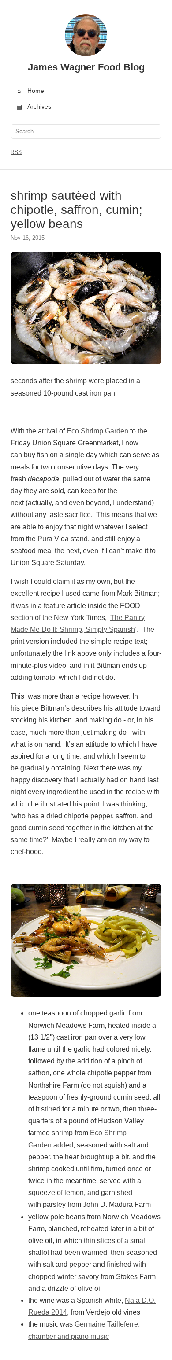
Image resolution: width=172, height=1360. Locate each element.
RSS (16, 152)
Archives (34, 106)
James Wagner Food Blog (86, 67)
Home (30, 90)
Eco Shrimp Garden (97, 431)
